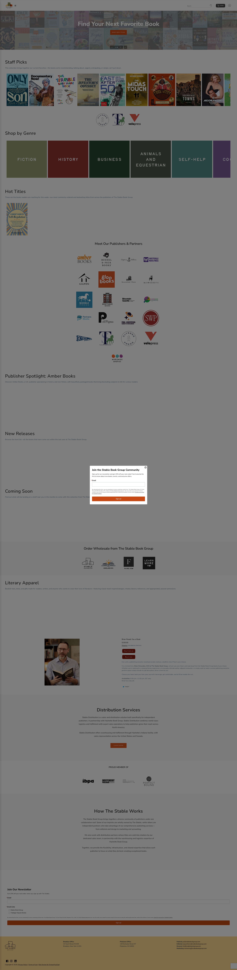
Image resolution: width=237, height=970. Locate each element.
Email (94, 480)
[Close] (145, 467)
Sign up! (118, 499)
